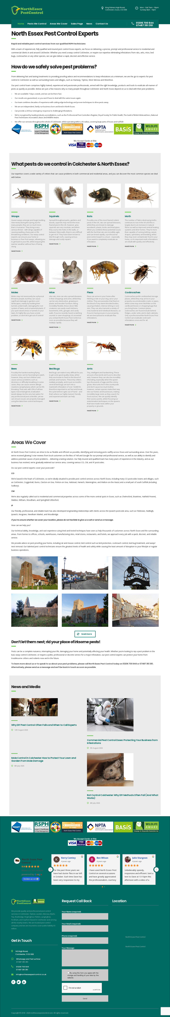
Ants (89, 368)
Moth (128, 216)
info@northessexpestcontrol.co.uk (31, 974)
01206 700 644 (145, 22)
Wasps (15, 216)
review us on (29, 878)
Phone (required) (69, 936)
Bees (14, 368)
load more (86, 634)
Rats (89, 216)
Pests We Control (36, 23)
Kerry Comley (68, 857)
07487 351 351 (144, 25)
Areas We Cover (58, 23)
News (89, 23)
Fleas (90, 292)
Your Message (68, 948)
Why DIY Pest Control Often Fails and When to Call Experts (43, 725)
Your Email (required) (71, 924)
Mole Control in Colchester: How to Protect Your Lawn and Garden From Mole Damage (43, 759)
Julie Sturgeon (139, 857)
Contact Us (102, 23)
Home (21, 23)
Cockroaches (132, 292)
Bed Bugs (54, 368)
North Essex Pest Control (135, 937)
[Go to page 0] (102, 886)
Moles (14, 292)
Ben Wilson (102, 857)
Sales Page (77, 23)
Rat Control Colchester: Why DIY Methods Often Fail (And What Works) (122, 796)
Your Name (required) (71, 911)
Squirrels (54, 216)
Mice (51, 292)
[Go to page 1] (104, 886)
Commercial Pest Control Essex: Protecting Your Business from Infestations (122, 741)
